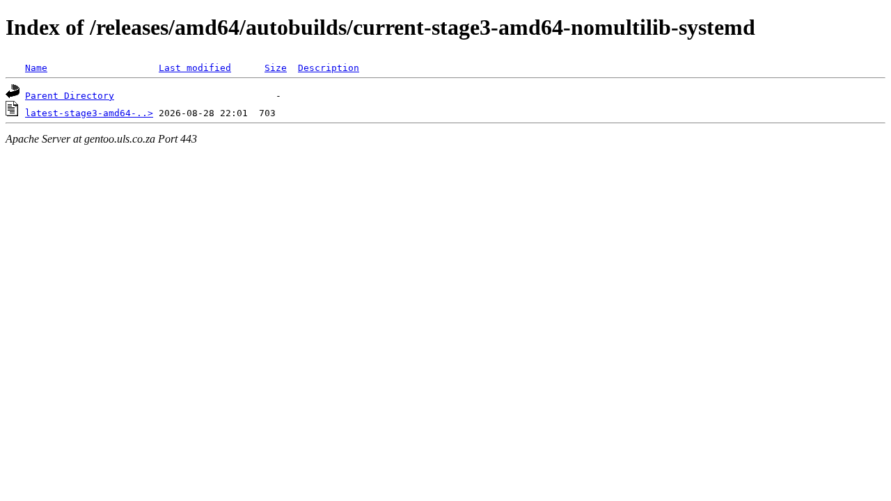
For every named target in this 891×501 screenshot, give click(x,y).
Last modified (195, 68)
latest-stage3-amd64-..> (89, 113)
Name (36, 68)
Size (276, 68)
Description (328, 68)
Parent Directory (69, 95)
